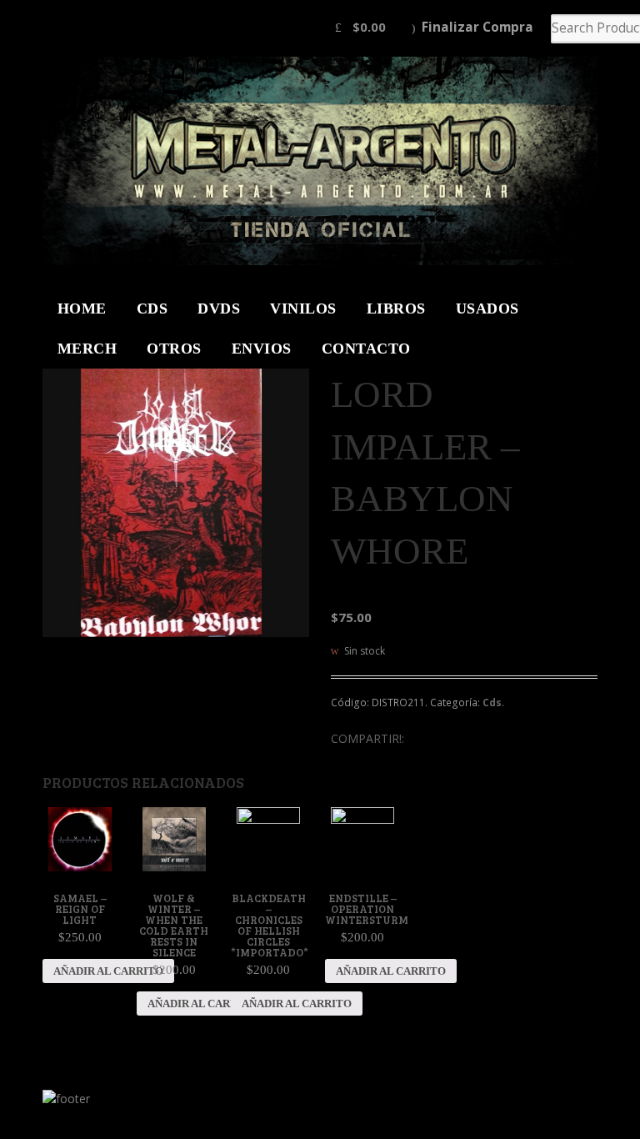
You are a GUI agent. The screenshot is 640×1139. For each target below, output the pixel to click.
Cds (492, 702)
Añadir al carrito (108, 971)
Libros (396, 308)
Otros (174, 348)
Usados (487, 308)
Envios (262, 348)
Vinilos (303, 308)
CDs (152, 308)
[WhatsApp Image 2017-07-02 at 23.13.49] (175, 502)
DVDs (219, 308)
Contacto (366, 348)
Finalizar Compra (477, 27)
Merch (88, 348)
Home (82, 308)
